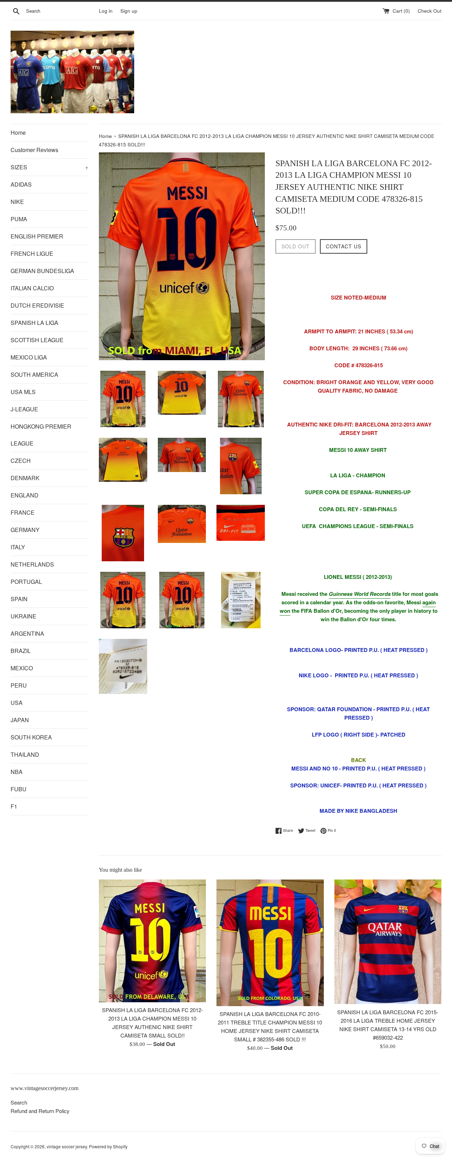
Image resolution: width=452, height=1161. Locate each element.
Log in (106, 10)
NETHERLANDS (32, 564)
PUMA (19, 219)
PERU (19, 685)
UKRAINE (23, 616)
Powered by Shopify (108, 1146)
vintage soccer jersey (67, 1146)
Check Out (429, 10)
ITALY (18, 547)
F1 (14, 806)
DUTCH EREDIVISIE (37, 305)
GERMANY (25, 530)
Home (18, 132)
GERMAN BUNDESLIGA (42, 271)
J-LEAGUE (24, 409)
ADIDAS (21, 184)
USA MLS (23, 392)
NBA (17, 772)
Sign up (128, 10)
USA (17, 703)
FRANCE (23, 512)
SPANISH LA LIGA (34, 323)
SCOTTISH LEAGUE (37, 340)
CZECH (21, 460)
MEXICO (22, 668)
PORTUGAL (26, 582)
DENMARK (25, 478)
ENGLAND (24, 495)
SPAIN (19, 599)
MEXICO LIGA (29, 357)
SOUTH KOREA (31, 737)
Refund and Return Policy (40, 1110)
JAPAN (20, 720)
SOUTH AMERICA (34, 374)
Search (19, 1102)
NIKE (17, 202)
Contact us (343, 246)
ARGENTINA (27, 633)
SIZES (49, 167)
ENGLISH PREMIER (37, 236)
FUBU (18, 789)
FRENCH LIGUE (32, 253)
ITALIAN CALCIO (32, 288)
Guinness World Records (360, 594)
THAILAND (25, 754)
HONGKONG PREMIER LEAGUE (41, 434)
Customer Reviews (34, 150)
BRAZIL (21, 651)
